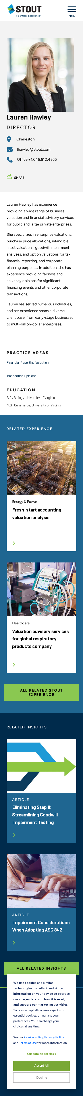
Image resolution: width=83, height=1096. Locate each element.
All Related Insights (41, 968)
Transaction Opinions (22, 376)
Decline (41, 1077)
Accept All (41, 1065)
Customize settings (41, 1053)
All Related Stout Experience (41, 692)
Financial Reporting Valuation (28, 363)
